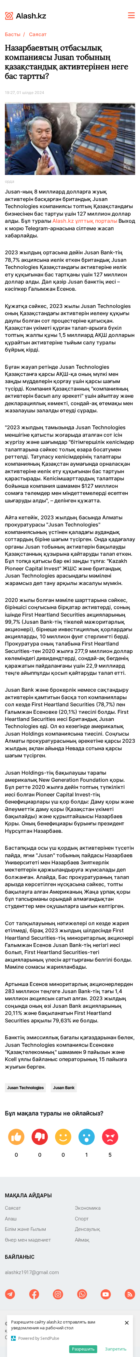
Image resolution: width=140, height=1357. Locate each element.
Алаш (11, 1219)
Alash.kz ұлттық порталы (84, 221)
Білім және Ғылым (25, 1229)
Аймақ (82, 1240)
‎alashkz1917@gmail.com (32, 1272)
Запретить (116, 1349)
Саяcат (38, 34)
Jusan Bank (64, 1087)
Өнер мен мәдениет (28, 1240)
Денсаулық (87, 1229)
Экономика (88, 1208)
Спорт (82, 1219)
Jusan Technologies (25, 1087)
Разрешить (83, 1349)
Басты (13, 34)
